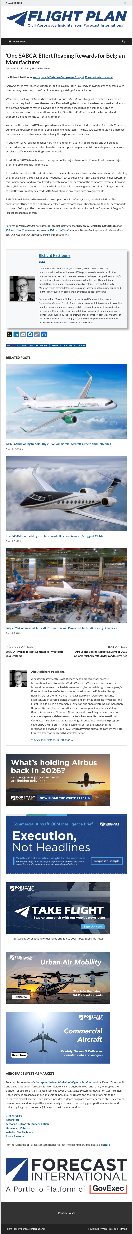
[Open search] (123, 42)
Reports (67, 345)
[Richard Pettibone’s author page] (22, 289)
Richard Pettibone (41, 68)
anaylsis (22, 345)
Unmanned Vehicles (18, 1128)
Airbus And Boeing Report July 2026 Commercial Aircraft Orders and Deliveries (58, 444)
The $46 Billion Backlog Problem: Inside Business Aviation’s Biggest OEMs (54, 536)
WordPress (107, 1228)
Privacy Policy (66, 1212)
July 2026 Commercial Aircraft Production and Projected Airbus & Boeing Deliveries (61, 628)
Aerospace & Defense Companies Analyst (58, 77)
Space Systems (15, 1136)
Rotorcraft (12, 1119)
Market (44, 345)
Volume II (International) (55, 230)
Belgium (33, 345)
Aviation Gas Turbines (19, 1132)
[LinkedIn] (125, 3)
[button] (42, 261)
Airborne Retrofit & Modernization (27, 1123)
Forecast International (99, 77)
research (79, 345)
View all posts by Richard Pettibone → (52, 739)
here (107, 1144)
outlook (56, 345)
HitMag (122, 1228)
